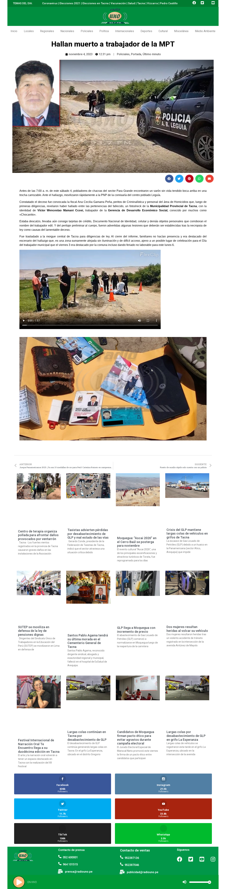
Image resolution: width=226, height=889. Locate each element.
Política (104, 31)
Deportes (146, 31)
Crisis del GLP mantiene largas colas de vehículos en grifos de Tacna (187, 533)
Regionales (47, 31)
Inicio (14, 31)
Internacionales (124, 31)
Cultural (163, 31)
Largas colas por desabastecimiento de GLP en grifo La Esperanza (186, 735)
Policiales (87, 31)
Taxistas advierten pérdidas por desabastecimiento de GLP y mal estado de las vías (88, 533)
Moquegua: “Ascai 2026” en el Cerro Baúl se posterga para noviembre (136, 541)
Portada (136, 54)
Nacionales (67, 31)
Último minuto (152, 54)
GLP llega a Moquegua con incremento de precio (136, 629)
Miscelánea (181, 31)
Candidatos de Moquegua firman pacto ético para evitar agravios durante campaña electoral (135, 737)
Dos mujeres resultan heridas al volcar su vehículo (187, 629)
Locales (29, 31)
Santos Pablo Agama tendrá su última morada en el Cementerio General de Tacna (87, 641)
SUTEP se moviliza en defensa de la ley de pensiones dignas (33, 630)
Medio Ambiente (205, 31)
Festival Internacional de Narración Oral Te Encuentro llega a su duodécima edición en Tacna (39, 745)
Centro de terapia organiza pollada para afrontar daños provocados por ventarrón (38, 535)
